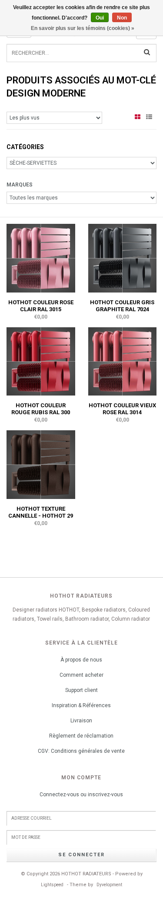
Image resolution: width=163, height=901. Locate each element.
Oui (100, 18)
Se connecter (81, 855)
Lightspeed (52, 884)
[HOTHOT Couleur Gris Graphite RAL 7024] (122, 258)
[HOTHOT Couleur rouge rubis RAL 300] (41, 361)
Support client (81, 690)
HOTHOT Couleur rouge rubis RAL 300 (40, 409)
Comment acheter (81, 675)
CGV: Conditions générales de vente (81, 751)
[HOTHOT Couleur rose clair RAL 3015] (41, 258)
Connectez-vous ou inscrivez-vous (81, 794)
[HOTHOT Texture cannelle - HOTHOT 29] (41, 464)
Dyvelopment (109, 884)
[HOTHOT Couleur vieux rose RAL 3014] (122, 361)
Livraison (81, 721)
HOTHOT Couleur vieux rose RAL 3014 (122, 409)
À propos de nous (81, 660)
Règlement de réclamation (81, 736)
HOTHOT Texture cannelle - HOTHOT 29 (40, 512)
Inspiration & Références (81, 705)
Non (122, 18)
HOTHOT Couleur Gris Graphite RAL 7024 (122, 306)
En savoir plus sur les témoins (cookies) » (82, 28)
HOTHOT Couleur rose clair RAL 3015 (40, 306)
